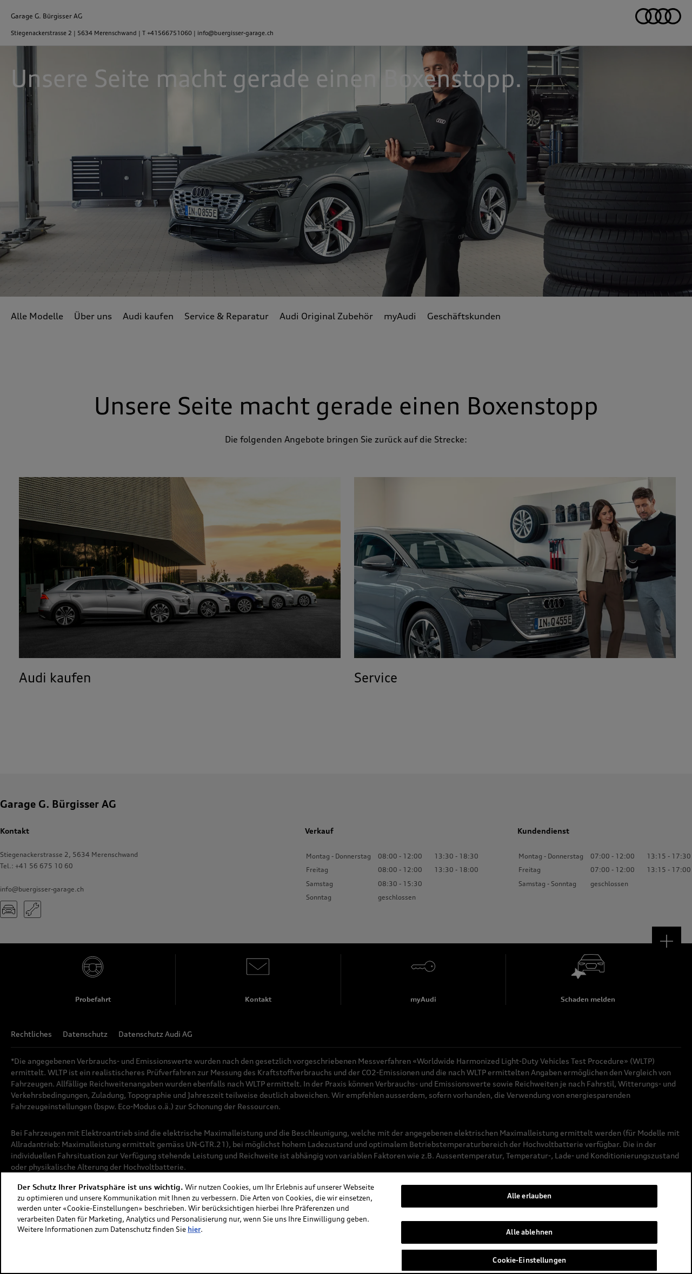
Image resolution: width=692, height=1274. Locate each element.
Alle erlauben (529, 1195)
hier (194, 1229)
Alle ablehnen (529, 1232)
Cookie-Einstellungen (529, 1259)
